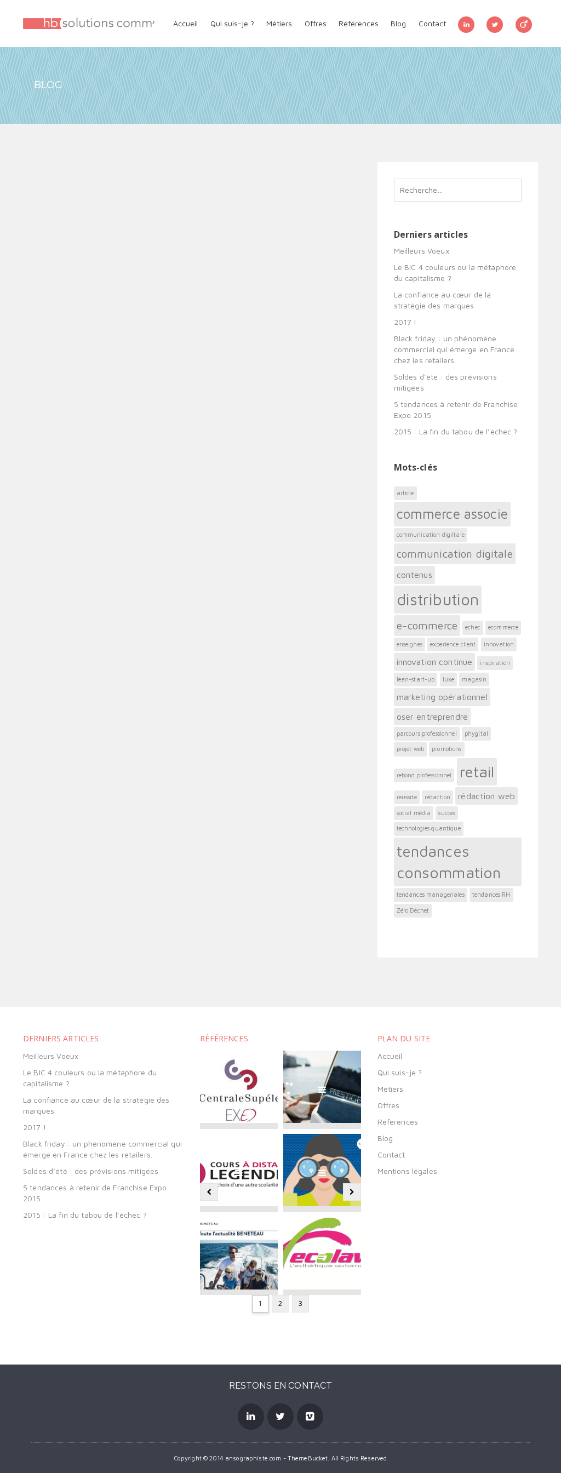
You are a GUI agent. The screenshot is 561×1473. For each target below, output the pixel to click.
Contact (432, 23)
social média (414, 813)
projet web (410, 749)
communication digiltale (431, 534)
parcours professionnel (427, 733)
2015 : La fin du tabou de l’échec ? (456, 431)
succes (446, 813)
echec (472, 627)
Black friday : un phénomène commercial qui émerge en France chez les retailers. (454, 349)
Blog (398, 23)
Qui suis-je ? (232, 23)
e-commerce (427, 625)
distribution (438, 599)
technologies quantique (429, 828)
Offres (316, 23)
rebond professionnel (424, 775)
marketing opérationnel (442, 697)
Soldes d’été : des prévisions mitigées (90, 1171)
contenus (414, 575)
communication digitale (455, 553)
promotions (446, 749)
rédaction (437, 797)
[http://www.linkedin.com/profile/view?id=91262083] (466, 23)
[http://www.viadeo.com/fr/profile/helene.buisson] (524, 23)
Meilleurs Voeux (421, 250)
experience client (453, 644)
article (405, 493)
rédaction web (486, 796)
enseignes (409, 644)
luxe (449, 679)
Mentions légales (407, 1171)
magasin (474, 679)
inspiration (495, 663)
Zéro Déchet (413, 910)
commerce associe (452, 513)
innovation (499, 644)
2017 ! (405, 321)
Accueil (185, 23)
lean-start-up (416, 679)
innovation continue (435, 662)
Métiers (279, 23)
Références (359, 23)
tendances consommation (449, 862)
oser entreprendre (432, 716)
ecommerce (503, 627)
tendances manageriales (431, 894)
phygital (476, 733)
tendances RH (491, 894)
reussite (407, 797)
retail (477, 772)
